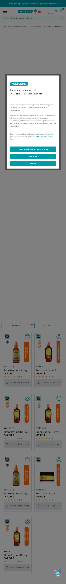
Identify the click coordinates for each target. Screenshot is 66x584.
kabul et (33, 156)
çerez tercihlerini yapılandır (33, 149)
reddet (33, 164)
